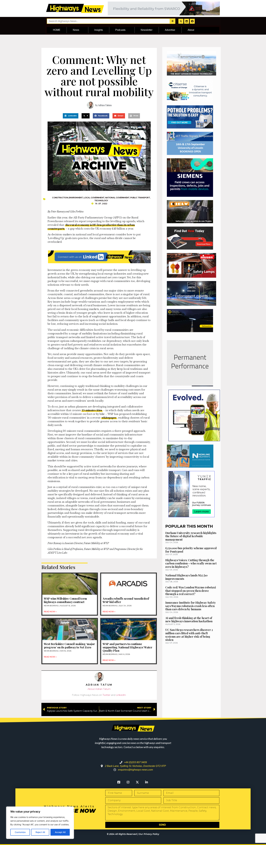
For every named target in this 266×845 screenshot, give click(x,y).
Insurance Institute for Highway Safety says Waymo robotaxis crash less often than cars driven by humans (190, 606)
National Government (117, 197)
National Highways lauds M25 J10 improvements (186, 577)
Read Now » (50, 611)
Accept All (60, 832)
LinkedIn (121, 694)
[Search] (172, 21)
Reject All (40, 832)
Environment (76, 197)
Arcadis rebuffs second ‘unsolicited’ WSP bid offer (126, 600)
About (191, 30)
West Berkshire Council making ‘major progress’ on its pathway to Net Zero (69, 645)
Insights (98, 30)
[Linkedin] (186, 21)
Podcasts (120, 30)
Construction (60, 197)
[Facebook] (192, 21)
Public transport (140, 197)
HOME (56, 30)
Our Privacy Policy (149, 834)
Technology (101, 200)
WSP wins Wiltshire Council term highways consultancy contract (65, 600)
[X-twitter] (180, 21)
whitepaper (109, 417)
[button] (70, 115)
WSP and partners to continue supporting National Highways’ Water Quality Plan (127, 647)
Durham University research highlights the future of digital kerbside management (190, 536)
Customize (20, 832)
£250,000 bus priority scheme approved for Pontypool (191, 549)
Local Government (94, 197)
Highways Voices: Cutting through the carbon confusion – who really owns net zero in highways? (191, 563)
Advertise (170, 30)
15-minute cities (92, 410)
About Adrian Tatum (99, 688)
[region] (40, 823)
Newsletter (146, 30)
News (76, 30)
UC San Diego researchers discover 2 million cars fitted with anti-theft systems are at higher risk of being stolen (189, 635)
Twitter (106, 694)
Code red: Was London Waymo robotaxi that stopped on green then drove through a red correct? (190, 590)
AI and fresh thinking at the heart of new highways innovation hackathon (188, 619)
